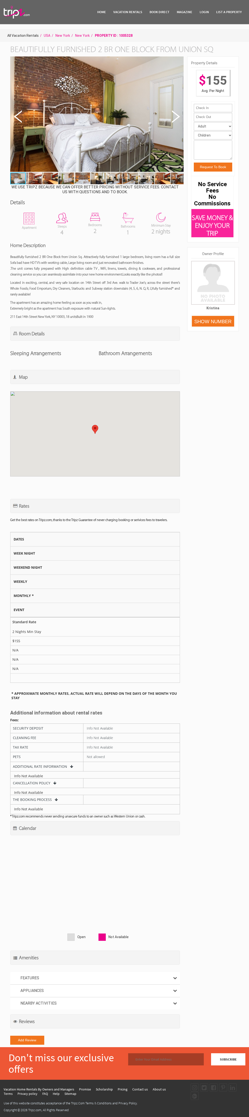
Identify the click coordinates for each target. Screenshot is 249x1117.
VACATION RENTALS (127, 12)
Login (204, 12)
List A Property (229, 12)
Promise (85, 1089)
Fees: (14, 720)
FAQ (45, 1093)
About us (159, 1089)
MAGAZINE (184, 12)
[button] (96, 115)
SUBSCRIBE (228, 1059)
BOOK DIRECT (159, 12)
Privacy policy (27, 1093)
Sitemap (70, 1093)
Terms (8, 1093)
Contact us (140, 1089)
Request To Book (213, 167)
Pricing (122, 1089)
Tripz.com (34, 1110)
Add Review (27, 1040)
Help (56, 1093)
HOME (101, 12)
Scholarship (104, 1089)
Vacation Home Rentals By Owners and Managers (39, 1089)
